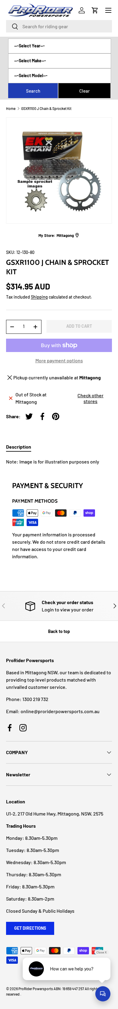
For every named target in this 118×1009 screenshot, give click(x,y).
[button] (95, 10)
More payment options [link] (59, 360)
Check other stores (90, 398)
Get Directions (30, 928)
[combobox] (59, 26)
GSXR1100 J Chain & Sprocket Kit (46, 108)
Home (10, 108)
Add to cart (79, 326)
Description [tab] (18, 447)
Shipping (39, 296)
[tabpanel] (59, 461)
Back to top (59, 631)
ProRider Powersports (35, 989)
